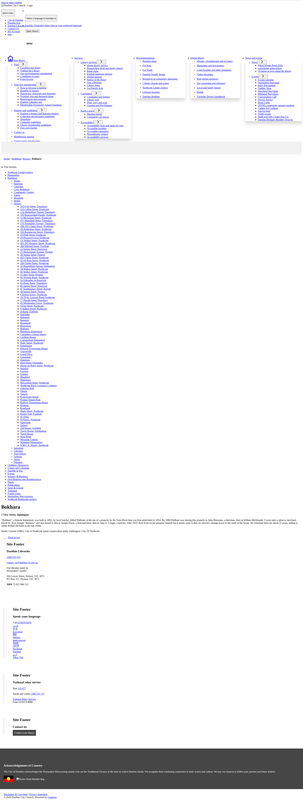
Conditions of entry (29, 76)
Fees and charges (28, 127)
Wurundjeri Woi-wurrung (20, 496)
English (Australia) (53, 10)
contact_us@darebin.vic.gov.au (22, 562)
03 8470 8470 (24, 622)
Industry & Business (18, 476)
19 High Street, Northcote (33, 235)
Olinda (23, 391)
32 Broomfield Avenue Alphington (37, 266)
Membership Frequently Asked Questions (41, 105)
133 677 (22, 688)
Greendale (25, 357)
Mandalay (25, 377)
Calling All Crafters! (268, 108)
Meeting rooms (94, 114)
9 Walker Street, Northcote (33, 308)
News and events (253, 58)
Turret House (26, 434)
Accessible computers (98, 131)
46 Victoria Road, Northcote (34, 277)
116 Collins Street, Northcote (34, 209)
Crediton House (28, 337)
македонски (19, 640)
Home (7, 158)
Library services (89, 62)
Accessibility (87, 122)
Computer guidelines (30, 122)
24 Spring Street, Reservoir (33, 249)
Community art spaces (98, 117)
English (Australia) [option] (53, 25)
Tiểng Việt (18, 657)
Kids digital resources (207, 79)
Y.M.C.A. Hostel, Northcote (34, 445)
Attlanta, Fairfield (29, 311)
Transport (12, 490)
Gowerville (25, 351)
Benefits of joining (29, 90)
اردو (15, 654)
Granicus (52, 797)
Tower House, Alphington (33, 431)
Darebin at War (15, 470)
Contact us (19, 132)
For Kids (147, 65)
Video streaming (205, 74)
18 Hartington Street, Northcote (36, 229)
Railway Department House (34, 402)
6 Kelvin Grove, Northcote (33, 294)
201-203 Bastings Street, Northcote (37, 243)
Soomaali (17, 648)
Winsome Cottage (29, 439)
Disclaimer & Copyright (16, 794)
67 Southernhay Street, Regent (35, 289)
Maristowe (25, 380)
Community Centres (24, 192)
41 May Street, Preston (31, 274)
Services (78, 58)
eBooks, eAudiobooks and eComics (215, 61)
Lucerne (24, 371)
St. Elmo (24, 416)
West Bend (25, 436)
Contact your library (24, 732)
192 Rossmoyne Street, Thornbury (37, 232)
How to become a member (33, 88)
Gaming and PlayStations (99, 105)
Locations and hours (30, 67)
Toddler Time (264, 88)
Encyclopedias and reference (211, 83)
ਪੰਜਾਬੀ (16, 646)
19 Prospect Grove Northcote (34, 237)
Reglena (24, 405)
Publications (14, 485)
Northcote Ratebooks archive (22, 499)
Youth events (264, 114)
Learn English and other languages (214, 70)
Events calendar (266, 79)
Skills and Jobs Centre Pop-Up (273, 116)
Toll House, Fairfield (30, 428)
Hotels (17, 200)
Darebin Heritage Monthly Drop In (275, 119)
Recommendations (145, 58)
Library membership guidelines (35, 125)
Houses (27, 158)
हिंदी (15, 634)
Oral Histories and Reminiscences (24, 479)
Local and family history (209, 87)
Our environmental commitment (36, 73)
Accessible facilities (97, 128)
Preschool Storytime (268, 91)
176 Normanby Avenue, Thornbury (38, 223)
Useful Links (14, 493)
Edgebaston (26, 345)
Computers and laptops (98, 97)
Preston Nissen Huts (30, 399)
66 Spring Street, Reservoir (33, 286)
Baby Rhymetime (266, 85)
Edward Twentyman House (34, 348)
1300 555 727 (38, 693)
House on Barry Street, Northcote (37, 365)
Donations (25, 119)
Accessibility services (97, 137)
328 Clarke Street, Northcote (34, 263)
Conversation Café (267, 97)
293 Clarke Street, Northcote (34, 257)
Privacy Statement (38, 794)
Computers (86, 93)
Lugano (24, 374)
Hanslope (25, 360)
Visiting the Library (30, 70)
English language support (99, 74)
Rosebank (25, 408)
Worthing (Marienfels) (31, 442)
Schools (18, 456)
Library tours (93, 85)
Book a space (87, 111)
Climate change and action (156, 83)
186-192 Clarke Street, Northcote (36, 226)
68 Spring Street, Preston (32, 291)
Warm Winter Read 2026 (270, 65)
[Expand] (30, 60)
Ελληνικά (17, 631)
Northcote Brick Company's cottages (38, 385)
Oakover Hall (27, 388)
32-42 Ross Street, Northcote (34, 260)
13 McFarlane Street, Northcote (36, 218)
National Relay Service (24, 699)
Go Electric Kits (95, 88)
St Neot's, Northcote (30, 419)
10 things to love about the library (274, 71)
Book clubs (92, 71)
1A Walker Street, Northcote (34, 240)
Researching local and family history (105, 68)
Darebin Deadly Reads (154, 74)
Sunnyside (25, 422)
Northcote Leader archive (155, 87)
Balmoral (24, 317)
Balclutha (25, 314)
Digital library (197, 58)
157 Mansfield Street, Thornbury (36, 220)
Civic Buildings (22, 189)
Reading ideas (150, 61)
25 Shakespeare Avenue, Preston (36, 252)
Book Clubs (264, 102)
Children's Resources (18, 465)
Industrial (18, 448)
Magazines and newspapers (210, 65)
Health (200, 92)
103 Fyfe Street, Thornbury (34, 206)
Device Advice (265, 99)
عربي (15, 625)
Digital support (94, 76)
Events (255, 76)
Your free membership (25, 84)
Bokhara (24, 328)
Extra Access (26, 79)
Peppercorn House (29, 397)
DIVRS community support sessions (276, 105)
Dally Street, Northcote (31, 343)
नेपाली (15, 643)
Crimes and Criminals (18, 468)
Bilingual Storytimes (268, 94)
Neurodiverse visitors (97, 134)
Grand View (26, 354)
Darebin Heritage (151, 96)
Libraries (18, 451)
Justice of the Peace (96, 79)
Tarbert (23, 425)
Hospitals (18, 198)
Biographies (14, 175)
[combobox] (41, 18)
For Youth (147, 70)
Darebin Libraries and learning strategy (39, 113)
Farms (17, 195)
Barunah (24, 320)
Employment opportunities (27, 141)
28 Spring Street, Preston (32, 254)
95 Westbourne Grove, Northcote (36, 303)
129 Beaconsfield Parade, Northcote (38, 215)
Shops (17, 459)
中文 (15, 628)
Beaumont (25, 323)
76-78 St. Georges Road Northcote (37, 297)
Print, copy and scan (97, 102)
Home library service (97, 65)
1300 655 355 (14, 557)
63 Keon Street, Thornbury (33, 283)
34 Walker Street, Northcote (34, 269)
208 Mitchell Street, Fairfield (34, 246)
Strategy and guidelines (25, 110)
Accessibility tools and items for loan (105, 125)
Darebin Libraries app (31, 102)
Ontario (24, 394)
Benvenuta (25, 326)
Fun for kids (264, 111)
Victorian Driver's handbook (211, 96)
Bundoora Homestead (31, 331)
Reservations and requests (33, 99)
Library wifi (93, 99)
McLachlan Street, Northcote (34, 382)
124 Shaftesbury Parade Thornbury (37, 212)
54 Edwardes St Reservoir (33, 280)
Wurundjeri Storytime (268, 82)
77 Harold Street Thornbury (34, 300)
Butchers (18, 183)
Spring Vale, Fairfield (31, 414)
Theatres (18, 462)
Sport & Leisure (16, 488)
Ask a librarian (94, 82)
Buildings (16, 158)
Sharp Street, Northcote (32, 411)
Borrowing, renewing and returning (38, 93)
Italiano (16, 637)
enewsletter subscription (270, 68)
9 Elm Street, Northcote (32, 306)
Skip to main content (11, 2)
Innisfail (24, 368)
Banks (17, 181)
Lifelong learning (151, 92)
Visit (16, 64)
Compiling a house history (33, 334)
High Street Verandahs (31, 362)
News (254, 62)
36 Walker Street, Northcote (34, 272)
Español (17, 651)
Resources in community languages (160, 79)
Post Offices (20, 453)
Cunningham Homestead (32, 340)
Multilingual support (24, 136)
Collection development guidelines (37, 116)
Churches (18, 186)
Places (11, 482)
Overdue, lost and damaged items (36, 96)
